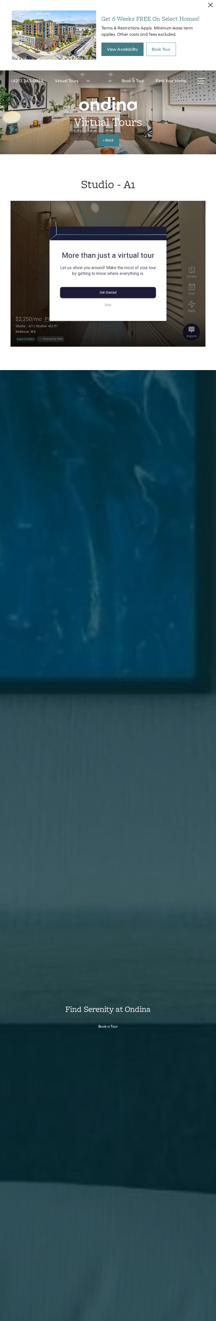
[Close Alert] (210, 6)
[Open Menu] (201, 81)
